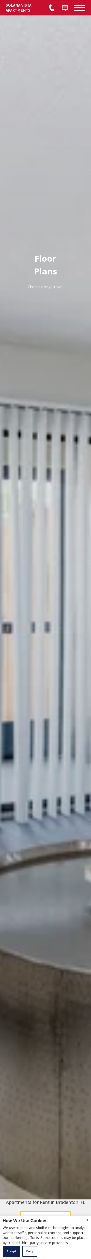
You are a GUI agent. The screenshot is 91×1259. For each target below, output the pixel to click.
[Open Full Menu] (79, 8)
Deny (29, 1251)
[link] (24, 8)
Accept (11, 1251)
